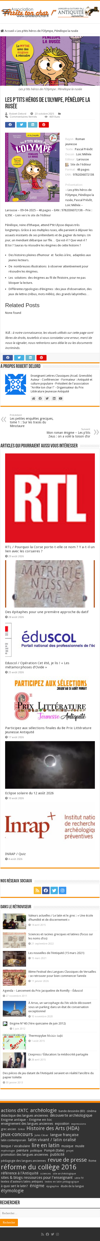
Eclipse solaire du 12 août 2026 (29, 793)
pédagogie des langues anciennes (23, 1160)
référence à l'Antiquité (19, 1173)
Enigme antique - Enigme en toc (26, 1120)
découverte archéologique (71, 1115)
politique (36, 1150)
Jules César (41, 1135)
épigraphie (52, 1186)
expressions (78, 1123)
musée (79, 1146)
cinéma (91, 1111)
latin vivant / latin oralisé (52, 1139)
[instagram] (62, 890)
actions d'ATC (14, 1110)
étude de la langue (72, 1186)
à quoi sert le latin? (14, 1186)
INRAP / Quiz (15, 854)
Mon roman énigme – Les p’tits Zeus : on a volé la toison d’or (68, 433)
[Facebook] (46, 890)
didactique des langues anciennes (24, 1115)
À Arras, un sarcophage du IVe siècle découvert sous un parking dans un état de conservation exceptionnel (59, 1007)
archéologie (43, 1110)
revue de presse (67, 1160)
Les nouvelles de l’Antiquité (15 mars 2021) (56, 953)
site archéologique (64, 1173)
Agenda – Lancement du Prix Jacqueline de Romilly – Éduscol (43, 990)
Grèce (21, 1129)
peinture (22, 1150)
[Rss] (37, 890)
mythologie (8, 1150)
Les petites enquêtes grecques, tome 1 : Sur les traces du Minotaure (31, 421)
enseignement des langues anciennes (27, 1123)
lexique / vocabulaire (15, 1146)
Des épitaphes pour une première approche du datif (46, 612)
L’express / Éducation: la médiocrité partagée (58, 1054)
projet (69, 1150)
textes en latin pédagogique (62, 1181)
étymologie (12, 1190)
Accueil (9, 31)
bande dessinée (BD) (72, 1111)
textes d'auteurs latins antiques (22, 1181)
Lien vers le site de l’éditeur (33, 215)
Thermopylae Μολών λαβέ (45, 1035)
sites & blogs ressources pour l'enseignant (37, 1177)
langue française (64, 1134)
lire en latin (46, 1145)
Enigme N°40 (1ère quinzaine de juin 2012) (38, 1023)
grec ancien (8, 1129)
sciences (45, 1173)
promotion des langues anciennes (24, 1154)
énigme (37, 1185)
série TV (78, 1178)
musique (67, 1146)
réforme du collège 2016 (38, 1167)
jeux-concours (17, 1134)
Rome (92, 1160)
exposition (62, 1123)
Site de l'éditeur (80, 164)
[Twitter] (54, 890)
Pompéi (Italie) (54, 1150)
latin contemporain (13, 1140)
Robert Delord (17, 113)
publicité (57, 1154)
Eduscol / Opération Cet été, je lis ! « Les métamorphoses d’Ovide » (37, 665)
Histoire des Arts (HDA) (53, 1128)
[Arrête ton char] (50, 11)
